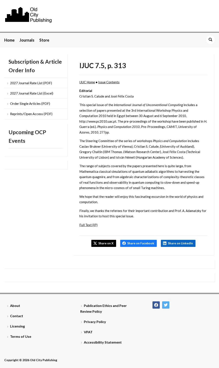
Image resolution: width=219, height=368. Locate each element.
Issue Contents (109, 82)
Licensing (17, 326)
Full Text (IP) (88, 225)
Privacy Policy (95, 322)
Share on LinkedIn (180, 243)
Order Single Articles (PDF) (30, 103)
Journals (26, 40)
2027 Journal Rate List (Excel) (31, 93)
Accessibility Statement (103, 342)
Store (44, 40)
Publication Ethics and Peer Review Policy (103, 308)
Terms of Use (20, 336)
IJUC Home (87, 82)
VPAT (88, 332)
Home (9, 40)
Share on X (106, 243)
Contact (16, 316)
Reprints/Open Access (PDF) (31, 114)
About (15, 305)
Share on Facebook (140, 243)
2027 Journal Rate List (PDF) (31, 83)
